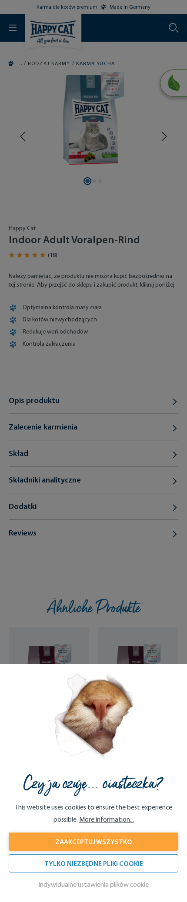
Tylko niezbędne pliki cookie (93, 863)
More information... (106, 819)
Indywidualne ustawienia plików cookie (93, 884)
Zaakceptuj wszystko (93, 841)
